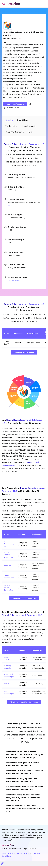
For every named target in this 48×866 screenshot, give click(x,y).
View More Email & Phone (24, 352)
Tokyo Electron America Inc (8, 554)
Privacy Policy (7, 853)
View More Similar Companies (24, 598)
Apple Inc (7, 566)
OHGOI (6, 684)
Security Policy (23, 853)
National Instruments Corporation (8, 587)
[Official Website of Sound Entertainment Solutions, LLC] (30, 104)
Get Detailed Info (14, 280)
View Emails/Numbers (15, 104)
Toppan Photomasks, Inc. (9, 543)
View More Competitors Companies (24, 702)
